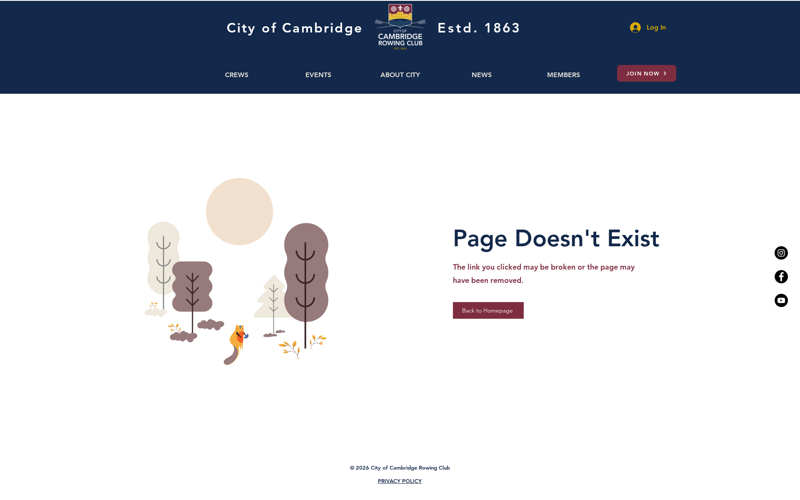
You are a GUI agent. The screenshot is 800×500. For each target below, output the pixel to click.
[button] (237, 75)
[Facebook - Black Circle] (781, 276)
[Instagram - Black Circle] (781, 253)
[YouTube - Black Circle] (781, 300)
